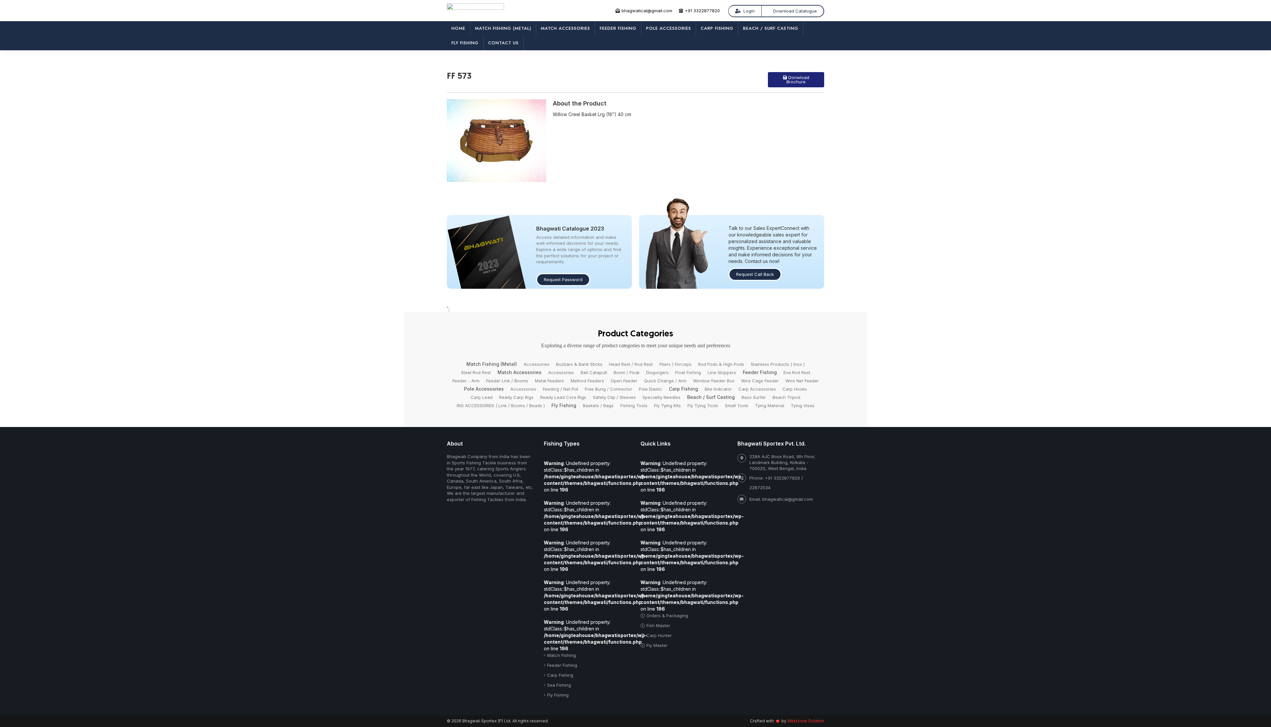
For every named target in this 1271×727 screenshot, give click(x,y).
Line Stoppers (722, 372)
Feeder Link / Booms (507, 380)
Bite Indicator (718, 389)
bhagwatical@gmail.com (647, 10)
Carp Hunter (659, 635)
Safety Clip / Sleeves (614, 397)
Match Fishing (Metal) (503, 28)
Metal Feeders (549, 380)
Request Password (563, 279)
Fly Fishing (465, 43)
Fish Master (658, 625)
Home (458, 28)
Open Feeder (624, 380)
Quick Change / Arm (665, 380)
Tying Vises (803, 405)
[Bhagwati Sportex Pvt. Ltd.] (475, 9)
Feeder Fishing (618, 28)
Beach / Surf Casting (770, 28)
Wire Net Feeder (802, 380)
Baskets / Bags (598, 405)
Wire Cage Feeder (760, 380)
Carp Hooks (794, 389)
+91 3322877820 (702, 10)
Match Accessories (565, 28)
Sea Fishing (559, 685)
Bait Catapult (594, 372)
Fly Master (657, 645)
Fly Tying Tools (702, 405)
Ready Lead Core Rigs (563, 397)
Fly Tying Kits (667, 405)
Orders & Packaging (667, 615)
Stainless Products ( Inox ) (778, 364)
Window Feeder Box (713, 380)
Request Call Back (755, 274)
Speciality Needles (661, 397)
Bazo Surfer (753, 397)
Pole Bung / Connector (608, 389)
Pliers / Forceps (675, 364)
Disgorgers (657, 372)
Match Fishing (561, 655)
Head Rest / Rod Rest (631, 364)
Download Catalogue (795, 11)
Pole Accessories (668, 28)
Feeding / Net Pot (560, 389)
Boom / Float (626, 372)
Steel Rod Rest (476, 372)
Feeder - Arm (466, 380)
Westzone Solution (805, 720)
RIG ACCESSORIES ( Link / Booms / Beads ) (501, 405)
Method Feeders (587, 380)
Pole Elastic (650, 389)
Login (748, 11)
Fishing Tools (633, 405)
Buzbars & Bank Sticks (579, 364)
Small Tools (736, 405)
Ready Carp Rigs (516, 397)
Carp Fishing (717, 28)
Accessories (536, 364)
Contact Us (503, 43)
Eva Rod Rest (796, 372)
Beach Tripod (786, 397)
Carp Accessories (757, 389)
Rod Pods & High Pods (721, 364)
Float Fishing (688, 372)
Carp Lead (482, 397)
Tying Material (769, 405)
